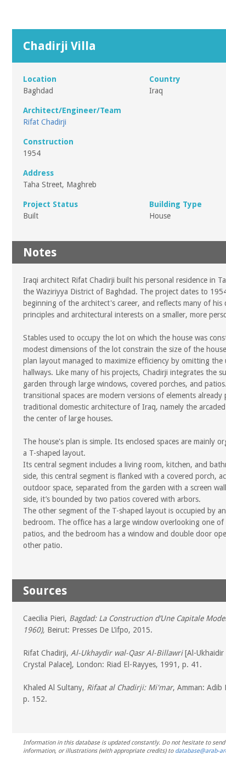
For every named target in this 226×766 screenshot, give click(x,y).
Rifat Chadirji (44, 122)
